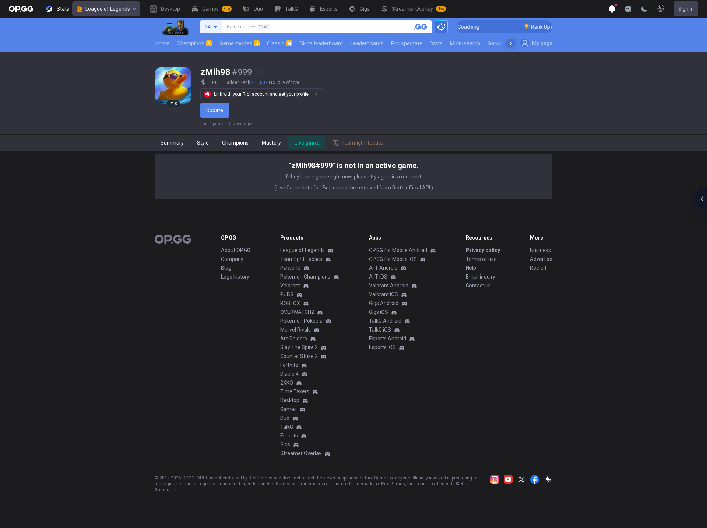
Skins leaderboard (321, 43)
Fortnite (289, 365)
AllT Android (383, 268)
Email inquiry (480, 277)
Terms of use (481, 259)
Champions (194, 43)
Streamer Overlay (300, 453)
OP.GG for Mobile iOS (393, 259)
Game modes (238, 43)
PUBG (286, 294)
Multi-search (465, 43)
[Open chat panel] (701, 198)
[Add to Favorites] (260, 72)
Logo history (235, 277)
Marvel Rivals (295, 330)
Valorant (290, 285)
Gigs (285, 444)
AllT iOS (378, 277)
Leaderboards (367, 43)
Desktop (289, 400)
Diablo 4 (289, 374)
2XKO (286, 383)
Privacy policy (483, 250)
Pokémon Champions (305, 277)
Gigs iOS (378, 312)
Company (232, 259)
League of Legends (107, 9)
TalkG (286, 427)
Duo (284, 418)
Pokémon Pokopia (301, 321)
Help (471, 268)
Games (288, 409)
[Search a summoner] (420, 26)
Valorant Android (388, 285)
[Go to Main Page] (21, 9)
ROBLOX (290, 303)
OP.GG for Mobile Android (398, 250)
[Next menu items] (511, 43)
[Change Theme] (644, 8)
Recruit (538, 268)
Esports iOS (382, 347)
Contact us (478, 285)
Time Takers (294, 391)
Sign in (686, 9)
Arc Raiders (293, 338)
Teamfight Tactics (301, 259)
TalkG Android (385, 321)
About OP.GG (235, 250)
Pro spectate (406, 43)
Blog (226, 268)
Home (162, 43)
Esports (289, 436)
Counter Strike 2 (299, 356)
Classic (279, 43)
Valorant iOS (383, 294)
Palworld (290, 268)
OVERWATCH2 (297, 312)
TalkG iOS (380, 330)
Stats (436, 43)
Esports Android (387, 338)
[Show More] (612, 8)
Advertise (541, 259)
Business (540, 250)
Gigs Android (383, 303)
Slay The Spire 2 (299, 347)
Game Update (504, 43)
